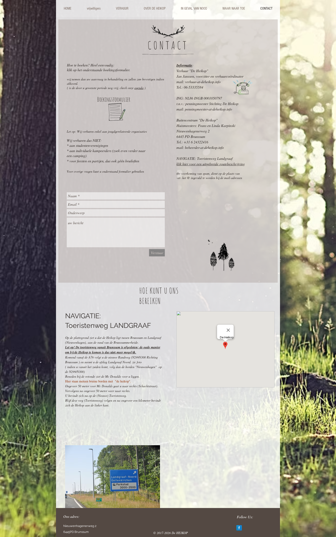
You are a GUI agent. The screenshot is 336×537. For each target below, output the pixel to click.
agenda (139, 88)
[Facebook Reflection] (239, 528)
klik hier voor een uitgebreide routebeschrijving (210, 163)
